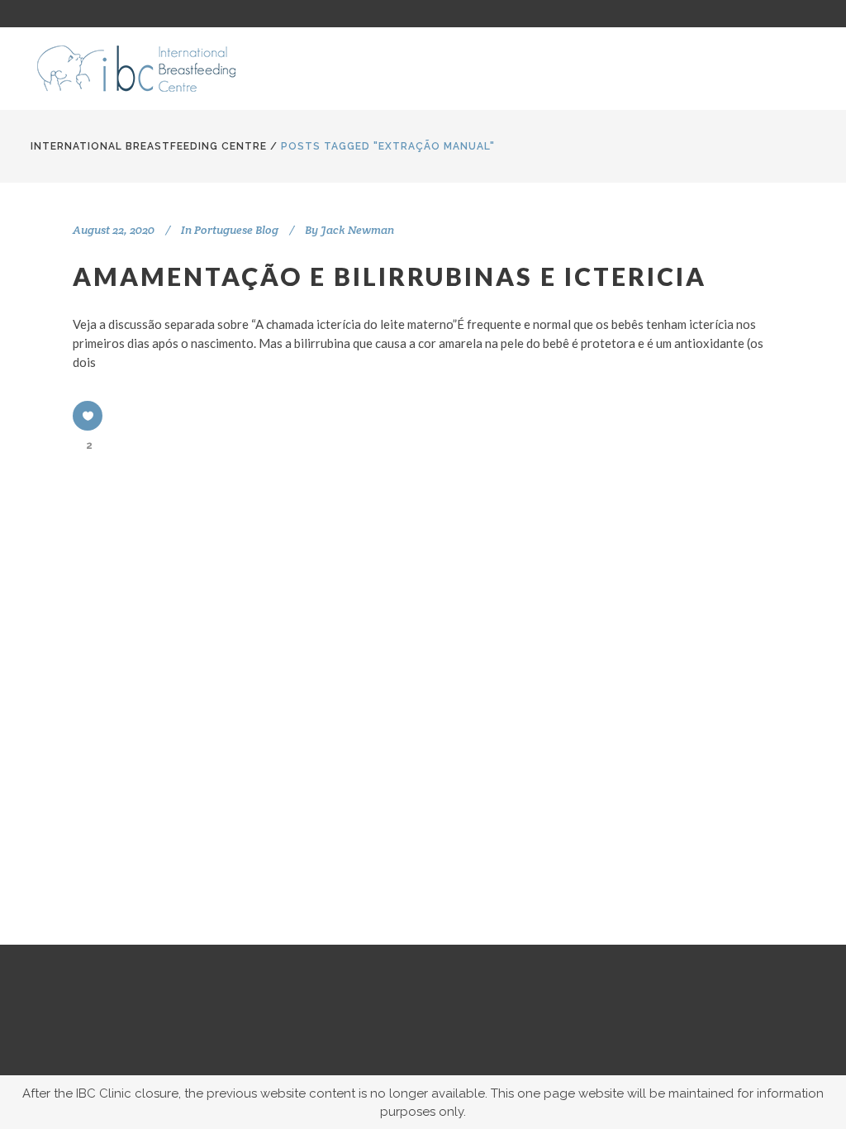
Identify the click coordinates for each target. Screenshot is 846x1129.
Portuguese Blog (236, 229)
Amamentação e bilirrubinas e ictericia (389, 276)
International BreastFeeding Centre (149, 146)
